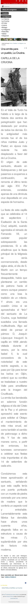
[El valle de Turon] (6, 6)
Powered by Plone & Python (14, 601)
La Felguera (21, 43)
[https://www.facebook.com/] (16, 1)
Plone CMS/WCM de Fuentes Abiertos (11, 594)
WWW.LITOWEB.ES (10, 577)
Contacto (21, 3)
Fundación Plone (9, 596)
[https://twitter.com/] (19, 1)
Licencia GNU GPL (14, 598)
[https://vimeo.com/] (23, 1)
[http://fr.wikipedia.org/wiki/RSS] (25, 1)
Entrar (25, 3)
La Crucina (4, 585)
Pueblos (15, 43)
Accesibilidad (14, 3)
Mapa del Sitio (6, 3)
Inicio (11, 43)
